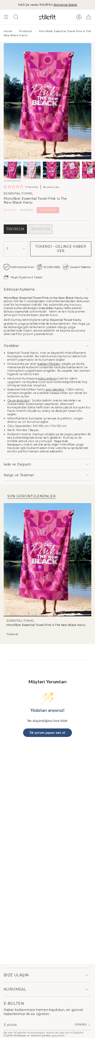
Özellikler (11, 346)
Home (8, 31)
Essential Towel (18, 193)
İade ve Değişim (17, 464)
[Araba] (88, 17)
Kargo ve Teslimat (19, 475)
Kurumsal (15, 989)
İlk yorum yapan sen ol (47, 733)
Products (25, 31)
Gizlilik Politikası (15, 1035)
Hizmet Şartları (41, 1035)
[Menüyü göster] (6, 17)
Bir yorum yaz (51, 186)
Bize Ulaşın (16, 975)
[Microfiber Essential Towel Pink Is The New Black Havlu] (47, 559)
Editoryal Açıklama (19, 289)
